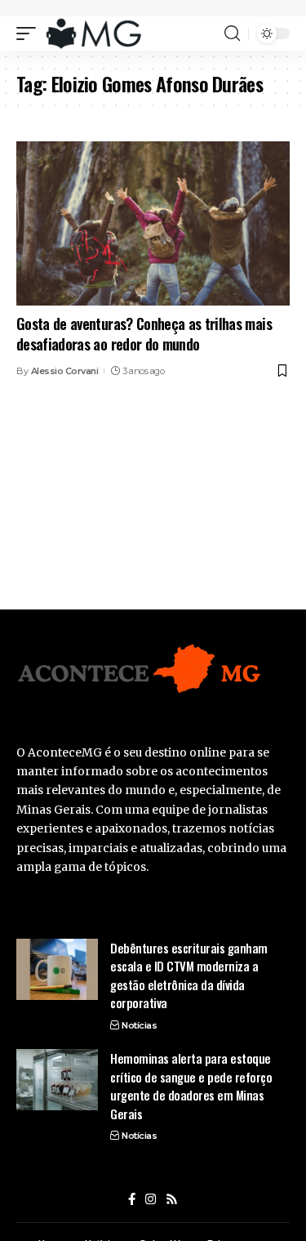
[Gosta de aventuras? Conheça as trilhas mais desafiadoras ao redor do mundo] (153, 223)
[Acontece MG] (93, 33)
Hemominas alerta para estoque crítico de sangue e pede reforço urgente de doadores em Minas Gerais (191, 1086)
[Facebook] (132, 1199)
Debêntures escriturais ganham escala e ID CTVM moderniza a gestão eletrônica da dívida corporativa (189, 975)
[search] (232, 33)
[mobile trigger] (30, 33)
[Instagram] (150, 1199)
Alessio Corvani (65, 371)
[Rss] (172, 1199)
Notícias (139, 1025)
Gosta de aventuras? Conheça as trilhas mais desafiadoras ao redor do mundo (144, 334)
